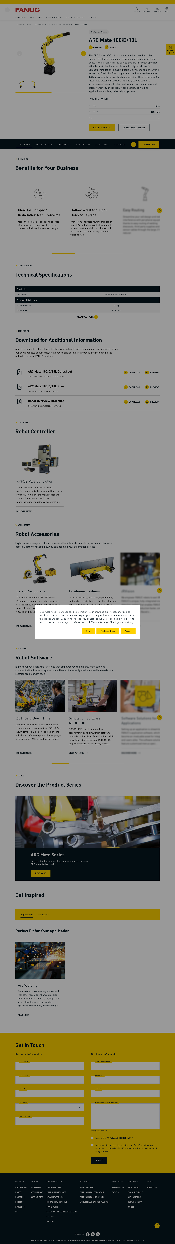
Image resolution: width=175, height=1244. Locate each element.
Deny (88, 631)
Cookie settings (108, 631)
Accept (128, 631)
